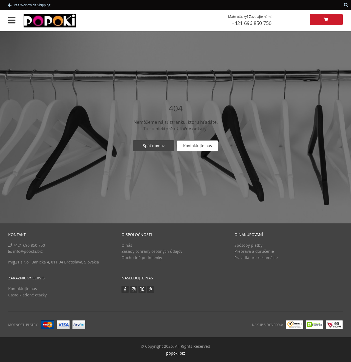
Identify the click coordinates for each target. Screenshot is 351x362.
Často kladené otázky (27, 295)
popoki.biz (175, 353)
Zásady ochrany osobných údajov (151, 251)
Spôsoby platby (248, 245)
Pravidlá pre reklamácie (256, 257)
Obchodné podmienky (141, 257)
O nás (126, 245)
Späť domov (154, 145)
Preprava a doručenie (254, 251)
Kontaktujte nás (197, 145)
